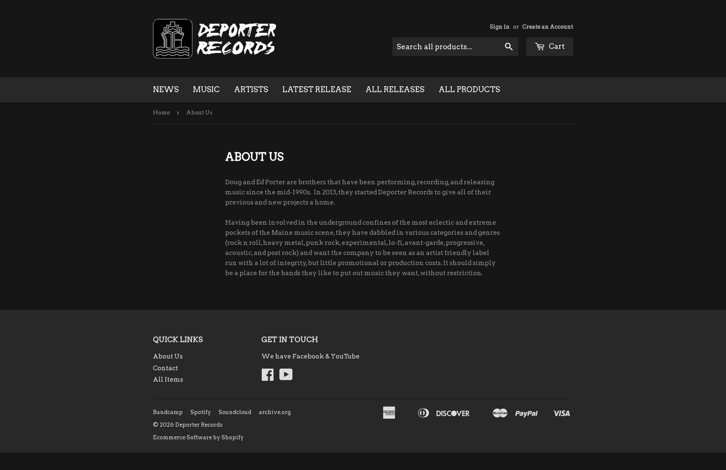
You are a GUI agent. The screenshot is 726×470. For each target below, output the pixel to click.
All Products (469, 89)
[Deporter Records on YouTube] (286, 377)
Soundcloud (234, 412)
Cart (556, 46)
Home (161, 112)
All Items (168, 379)
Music (206, 89)
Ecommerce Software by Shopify (198, 437)
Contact (165, 368)
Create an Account (547, 27)
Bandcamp (168, 412)
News (166, 89)
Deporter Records (199, 425)
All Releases (395, 89)
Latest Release (316, 89)
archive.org (275, 412)
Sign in (500, 27)
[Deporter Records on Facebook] (267, 377)
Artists (251, 89)
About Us (168, 356)
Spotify (200, 412)
